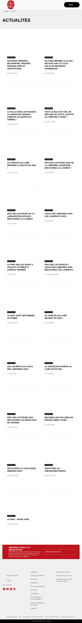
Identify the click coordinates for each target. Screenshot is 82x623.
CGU (20, 617)
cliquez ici (26, 556)
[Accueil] (10, 4)
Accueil (6, 11)
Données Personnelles (52, 617)
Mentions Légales (12, 617)
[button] (22, 55)
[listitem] (4, 589)
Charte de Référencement (67, 617)
